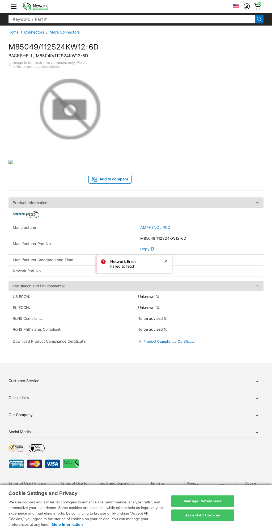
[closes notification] (165, 261)
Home (13, 32)
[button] (14, 6)
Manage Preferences (203, 501)
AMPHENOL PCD (155, 227)
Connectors (34, 32)
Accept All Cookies (202, 515)
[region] (136, 507)
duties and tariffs (226, 74)
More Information (67, 524)
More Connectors (65, 32)
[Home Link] (43, 6)
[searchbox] (131, 19)
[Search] (259, 19)
